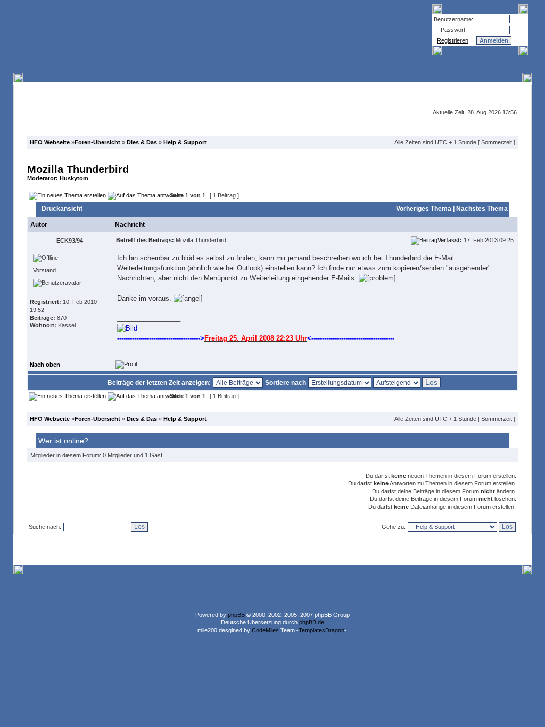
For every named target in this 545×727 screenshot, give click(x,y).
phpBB (236, 615)
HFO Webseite (50, 142)
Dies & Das (142, 142)
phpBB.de (311, 622)
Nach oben (45, 364)
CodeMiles (265, 630)
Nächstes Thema (482, 208)
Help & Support (185, 142)
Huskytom (74, 178)
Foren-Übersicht (97, 142)
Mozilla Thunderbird (78, 169)
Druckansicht (62, 208)
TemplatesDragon (321, 630)
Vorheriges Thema (423, 208)
